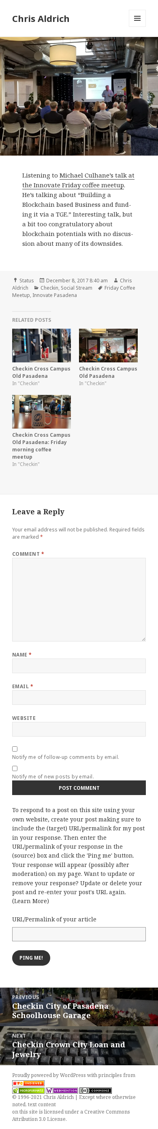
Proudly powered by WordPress (49, 1075)
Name (22, 654)
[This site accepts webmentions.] (62, 1090)
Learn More (30, 901)
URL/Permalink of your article (54, 919)
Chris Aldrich (41, 18)
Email (22, 686)
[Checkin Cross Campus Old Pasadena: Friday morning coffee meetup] (41, 412)
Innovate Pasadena (54, 295)
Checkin (49, 287)
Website (24, 718)
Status (26, 280)
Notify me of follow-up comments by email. (66, 757)
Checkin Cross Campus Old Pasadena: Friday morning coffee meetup (41, 445)
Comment (28, 553)
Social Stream (76, 287)
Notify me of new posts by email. (53, 776)
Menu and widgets (137, 26)
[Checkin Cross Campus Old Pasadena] (41, 345)
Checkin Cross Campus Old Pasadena (41, 372)
